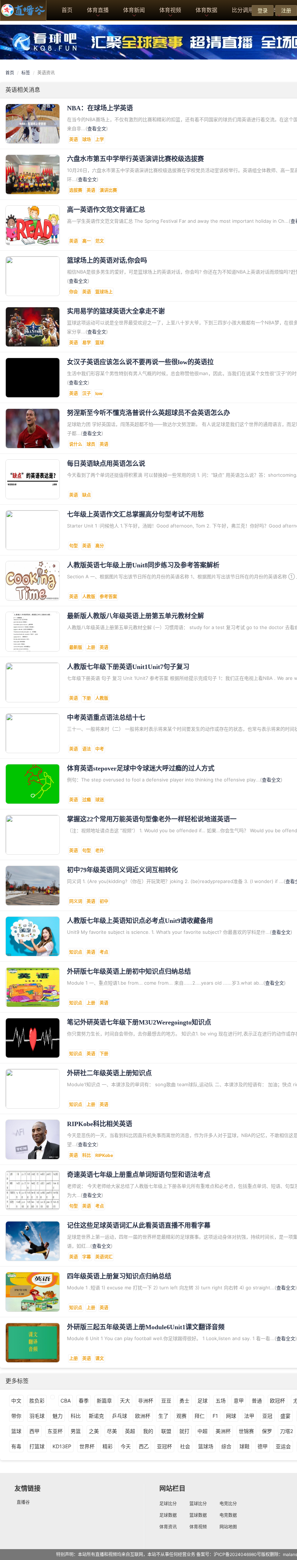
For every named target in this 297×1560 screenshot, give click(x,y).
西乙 (144, 1446)
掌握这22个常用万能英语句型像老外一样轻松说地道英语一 (152, 819)
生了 (163, 1416)
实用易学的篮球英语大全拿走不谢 (116, 311)
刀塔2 (286, 1431)
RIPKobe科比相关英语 (99, 1124)
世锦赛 (246, 1431)
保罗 (267, 1431)
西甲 (34, 1431)
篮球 (16, 1431)
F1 (215, 1416)
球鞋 (244, 1446)
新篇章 (104, 1400)
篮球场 (205, 1446)
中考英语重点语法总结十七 (106, 717)
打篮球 (37, 1446)
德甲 (263, 1446)
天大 (125, 1400)
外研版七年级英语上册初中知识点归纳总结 (129, 971)
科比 (76, 1416)
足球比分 (168, 1503)
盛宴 (285, 1416)
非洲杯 (145, 1400)
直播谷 (23, 1502)
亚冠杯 (164, 1446)
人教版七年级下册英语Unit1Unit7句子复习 (128, 666)
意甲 (239, 1400)
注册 (286, 10)
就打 (184, 1431)
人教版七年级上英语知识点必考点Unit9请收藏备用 (140, 920)
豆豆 (166, 1400)
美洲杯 (223, 1431)
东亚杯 (55, 1431)
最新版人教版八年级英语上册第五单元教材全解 (135, 616)
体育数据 (206, 10)
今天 (126, 1446)
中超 (202, 1431)
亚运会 (283, 1446)
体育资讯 (168, 1527)
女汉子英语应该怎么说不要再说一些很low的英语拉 (140, 362)
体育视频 (170, 10)
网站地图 (228, 1527)
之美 (94, 1431)
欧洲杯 (142, 1416)
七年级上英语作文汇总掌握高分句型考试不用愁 (135, 514)
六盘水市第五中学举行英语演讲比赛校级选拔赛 (135, 159)
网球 (231, 1416)
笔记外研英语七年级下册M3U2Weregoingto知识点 (139, 1022)
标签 (25, 72)
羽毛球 (37, 1416)
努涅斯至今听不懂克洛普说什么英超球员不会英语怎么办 (148, 412)
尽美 (112, 1431)
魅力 (58, 1416)
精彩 (108, 1446)
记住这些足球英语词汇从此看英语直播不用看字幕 (138, 1225)
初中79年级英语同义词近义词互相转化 (122, 870)
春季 (84, 1400)
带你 (16, 1416)
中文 (16, 1400)
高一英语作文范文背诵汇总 (106, 209)
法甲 (249, 1416)
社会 (185, 1446)
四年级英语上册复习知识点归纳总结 (119, 1276)
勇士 (184, 1400)
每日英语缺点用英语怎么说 (106, 463)
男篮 (76, 1431)
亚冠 (267, 1416)
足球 (202, 1400)
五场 (221, 1400)
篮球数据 (198, 1515)
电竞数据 (228, 1515)
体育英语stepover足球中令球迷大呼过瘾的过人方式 (140, 768)
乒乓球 (119, 1416)
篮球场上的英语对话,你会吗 (107, 260)
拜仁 (199, 1416)
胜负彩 (37, 1400)
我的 (148, 1431)
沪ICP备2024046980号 (237, 1554)
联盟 (166, 1431)
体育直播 (98, 10)
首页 (67, 10)
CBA (65, 1400)
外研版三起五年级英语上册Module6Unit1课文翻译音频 (146, 1327)
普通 (257, 1400)
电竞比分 (228, 1503)
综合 (226, 1446)
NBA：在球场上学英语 (100, 108)
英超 (130, 1431)
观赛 (181, 1416)
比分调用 (243, 10)
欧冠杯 (277, 1400)
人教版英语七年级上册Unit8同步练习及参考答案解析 (143, 565)
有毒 (16, 1446)
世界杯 (87, 1446)
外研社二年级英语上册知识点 (109, 1073)
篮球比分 (198, 1503)
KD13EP (62, 1446)
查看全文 (96, 128)
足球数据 (168, 1515)
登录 (263, 10)
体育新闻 (134, 10)
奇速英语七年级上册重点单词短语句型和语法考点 (138, 1174)
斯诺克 (96, 1416)
